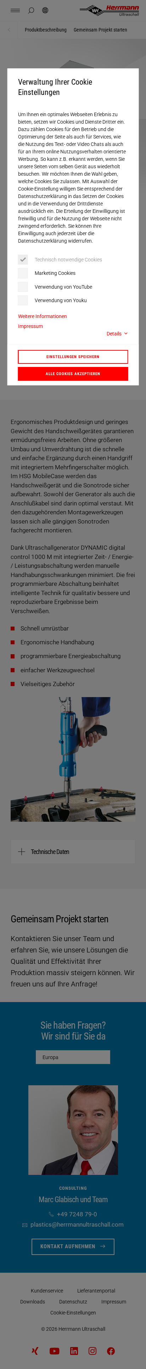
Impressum (30, 326)
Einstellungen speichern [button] (73, 356)
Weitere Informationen (42, 316)
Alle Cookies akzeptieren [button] (73, 373)
